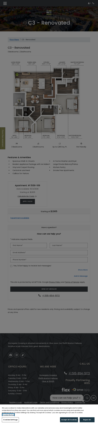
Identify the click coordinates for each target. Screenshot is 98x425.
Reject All (87, 420)
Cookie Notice (8, 415)
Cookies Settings (10, 420)
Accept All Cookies (69, 420)
